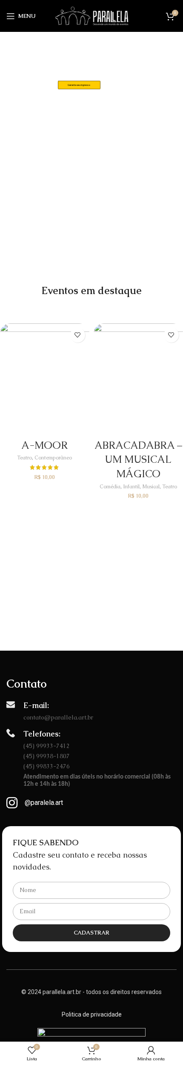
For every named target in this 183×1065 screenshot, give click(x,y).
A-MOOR (44, 445)
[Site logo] (92, 15)
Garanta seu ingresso (79, 84)
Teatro (24, 457)
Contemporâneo (53, 457)
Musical (151, 486)
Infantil (131, 486)
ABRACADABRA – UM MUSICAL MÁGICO (138, 459)
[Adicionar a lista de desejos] (77, 335)
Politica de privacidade (92, 1014)
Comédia (110, 486)
